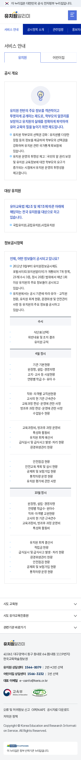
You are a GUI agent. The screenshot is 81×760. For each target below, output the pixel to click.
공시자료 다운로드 (58, 710)
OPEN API (38, 710)
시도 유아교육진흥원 (15, 616)
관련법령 (58, 29)
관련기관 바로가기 (14, 627)
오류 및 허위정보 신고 (16, 710)
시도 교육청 (10, 604)
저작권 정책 (10, 716)
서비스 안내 (11, 29)
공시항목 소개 (35, 29)
